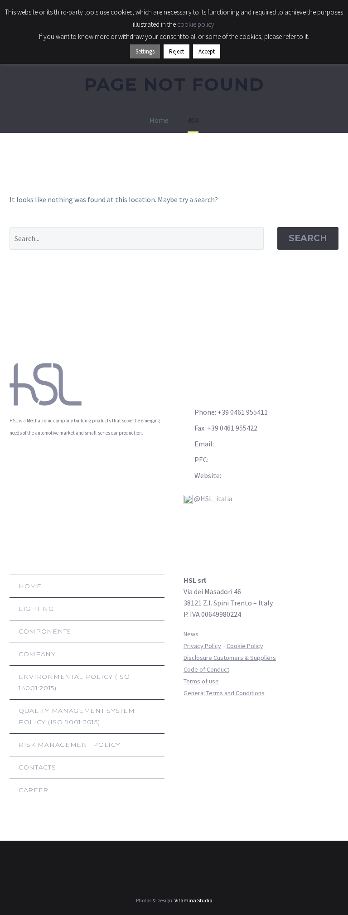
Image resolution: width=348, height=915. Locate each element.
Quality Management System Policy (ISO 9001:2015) (77, 716)
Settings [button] (145, 51)
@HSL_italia (212, 498)
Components (45, 631)
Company (37, 654)
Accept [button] (206, 51)
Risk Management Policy (69, 745)
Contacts (37, 767)
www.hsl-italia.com (252, 475)
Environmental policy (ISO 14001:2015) (74, 682)
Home (30, 586)
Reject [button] (176, 51)
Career (33, 790)
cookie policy (195, 24)
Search (308, 238)
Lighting (36, 609)
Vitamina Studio (193, 900)
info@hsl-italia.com (246, 443)
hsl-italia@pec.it (236, 459)
